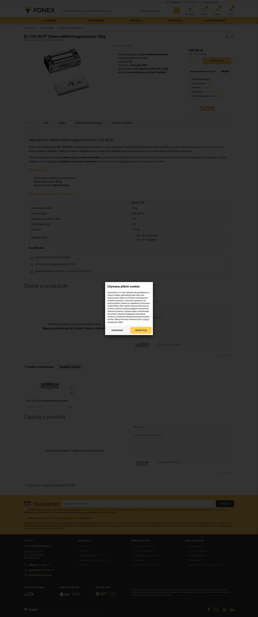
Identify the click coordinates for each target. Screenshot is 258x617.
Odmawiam (117, 330)
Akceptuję (141, 330)
